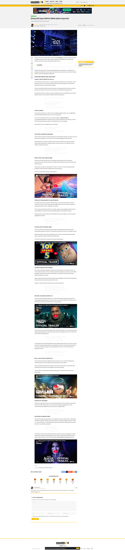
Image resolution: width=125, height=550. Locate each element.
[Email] (32, 73)
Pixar (51, 467)
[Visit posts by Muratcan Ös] (32, 488)
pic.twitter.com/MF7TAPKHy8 (58, 353)
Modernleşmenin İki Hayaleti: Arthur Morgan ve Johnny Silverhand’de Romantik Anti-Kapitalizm (86, 64)
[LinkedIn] (92, 5)
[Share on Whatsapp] (85, 25)
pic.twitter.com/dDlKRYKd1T (50, 128)
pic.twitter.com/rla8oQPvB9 (55, 290)
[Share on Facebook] (82, 25)
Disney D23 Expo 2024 (46, 467)
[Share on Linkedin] (32, 68)
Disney (42, 467)
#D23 (53, 97)
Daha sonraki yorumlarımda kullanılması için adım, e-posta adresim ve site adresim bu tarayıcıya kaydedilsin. (50, 516)
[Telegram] (93, 5)
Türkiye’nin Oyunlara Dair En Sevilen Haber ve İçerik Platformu (42, 5)
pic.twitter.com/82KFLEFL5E (52, 150)
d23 (39, 467)
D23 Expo (60, 57)
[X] (88, 5)
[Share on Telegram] (32, 70)
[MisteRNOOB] (62, 543)
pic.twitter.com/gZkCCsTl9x (50, 105)
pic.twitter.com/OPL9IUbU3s (50, 221)
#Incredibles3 (57, 409)
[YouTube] (89, 5)
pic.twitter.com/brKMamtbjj (56, 338)
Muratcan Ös (36, 24)
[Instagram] (91, 5)
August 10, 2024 (60, 107)
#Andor (53, 336)
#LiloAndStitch (48, 149)
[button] (77, 548)
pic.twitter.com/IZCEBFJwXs (57, 411)
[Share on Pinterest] (69, 472)
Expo (50, 467)
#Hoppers (52, 287)
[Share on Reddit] (71, 472)
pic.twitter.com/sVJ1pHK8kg (50, 428)
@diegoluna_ (57, 336)
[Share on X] (84, 25)
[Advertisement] (86, 44)
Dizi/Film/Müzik (33, 16)
